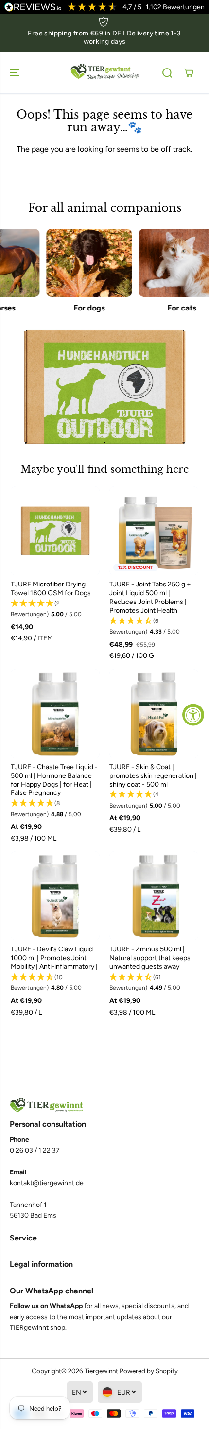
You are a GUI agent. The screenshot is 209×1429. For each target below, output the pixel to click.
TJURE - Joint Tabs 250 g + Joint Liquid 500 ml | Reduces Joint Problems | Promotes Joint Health (150, 597)
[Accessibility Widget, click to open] (193, 714)
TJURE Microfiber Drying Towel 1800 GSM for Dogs (51, 588)
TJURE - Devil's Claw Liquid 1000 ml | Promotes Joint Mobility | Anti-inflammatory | (54, 958)
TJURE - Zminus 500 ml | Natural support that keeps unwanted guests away (150, 958)
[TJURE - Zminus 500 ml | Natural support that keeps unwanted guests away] (153, 895)
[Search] (167, 73)
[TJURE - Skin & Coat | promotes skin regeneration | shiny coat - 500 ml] (153, 713)
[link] (104, 1105)
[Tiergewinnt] (104, 73)
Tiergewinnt (101, 1371)
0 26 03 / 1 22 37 (35, 1150)
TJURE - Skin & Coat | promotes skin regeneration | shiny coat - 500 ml (153, 776)
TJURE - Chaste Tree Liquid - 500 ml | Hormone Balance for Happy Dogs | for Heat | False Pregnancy (54, 780)
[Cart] (188, 73)
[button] (15, 72)
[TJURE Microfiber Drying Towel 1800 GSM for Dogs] (55, 530)
